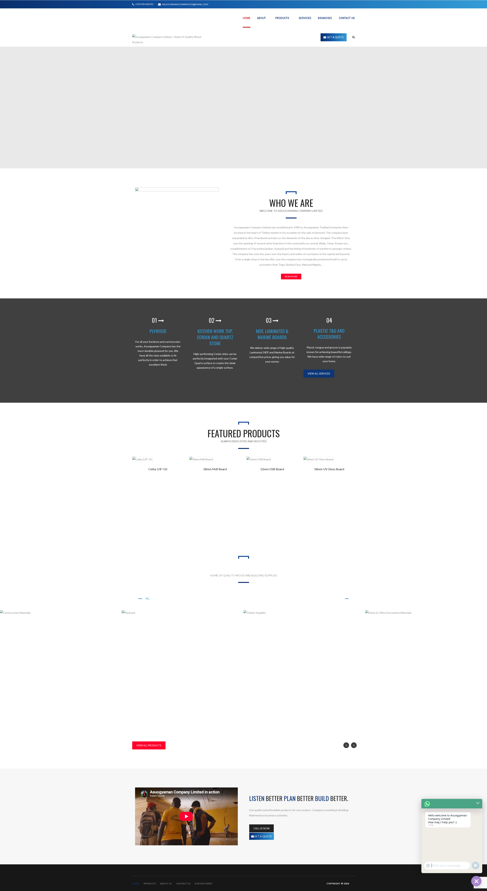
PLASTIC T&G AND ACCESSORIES (329, 333)
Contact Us (183, 883)
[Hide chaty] (476, 881)
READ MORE (291, 276)
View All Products (148, 745)
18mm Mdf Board (215, 469)
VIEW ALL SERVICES (319, 373)
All (148, 598)
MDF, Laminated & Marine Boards (250, 598)
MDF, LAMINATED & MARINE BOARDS (272, 334)
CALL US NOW (261, 828)
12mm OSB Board (272, 469)
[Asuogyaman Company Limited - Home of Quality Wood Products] (171, 39)
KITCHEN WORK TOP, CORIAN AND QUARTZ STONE (215, 337)
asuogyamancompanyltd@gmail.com (185, 4)
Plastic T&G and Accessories (300, 598)
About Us (166, 883)
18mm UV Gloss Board (329, 469)
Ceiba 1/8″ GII (157, 469)
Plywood (335, 598)
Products (150, 883)
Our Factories (203, 883)
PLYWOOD (158, 331)
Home (135, 883)
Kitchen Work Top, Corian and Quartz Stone (189, 598)
